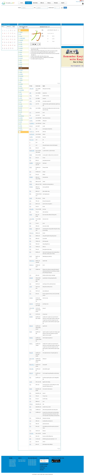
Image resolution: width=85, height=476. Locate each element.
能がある (31, 232)
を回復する (31, 123)
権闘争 (31, 316)
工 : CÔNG (21, 119)
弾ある (31, 404)
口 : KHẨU (21, 117)
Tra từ (22, 2)
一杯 (30, 117)
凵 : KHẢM (21, 84)
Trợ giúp (42, 469)
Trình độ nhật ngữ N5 (32, 465)
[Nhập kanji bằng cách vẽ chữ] (62, 8)
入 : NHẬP (21, 56)
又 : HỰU (20, 64)
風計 (30, 167)
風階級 (31, 163)
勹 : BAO (20, 86)
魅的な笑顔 (31, 150)
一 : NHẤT (20, 32)
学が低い (31, 433)
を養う (31, 120)
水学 (30, 286)
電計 (30, 181)
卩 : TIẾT (20, 94)
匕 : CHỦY (21, 88)
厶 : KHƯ (20, 98)
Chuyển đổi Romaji (44, 464)
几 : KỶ (20, 82)
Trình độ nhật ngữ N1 (32, 460)
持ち (30, 103)
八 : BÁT (20, 60)
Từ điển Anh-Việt (12, 463)
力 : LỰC (20, 68)
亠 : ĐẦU (20, 72)
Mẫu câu (42, 2)
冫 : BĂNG (21, 80)
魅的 (30, 154)
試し (30, 95)
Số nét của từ (51, 7)
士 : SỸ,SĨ (20, 129)
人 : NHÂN (21, 48)
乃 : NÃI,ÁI (21, 58)
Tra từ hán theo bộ (21, 460)
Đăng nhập (78, 1)
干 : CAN (20, 104)
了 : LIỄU (20, 66)
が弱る (31, 136)
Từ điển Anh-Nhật (12, 465)
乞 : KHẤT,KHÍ (21, 115)
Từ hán (19, 7)
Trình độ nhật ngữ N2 (32, 461)
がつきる (31, 139)
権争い (31, 343)
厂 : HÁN (20, 96)
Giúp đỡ (62, 2)
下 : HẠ (20, 102)
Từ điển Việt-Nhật (12, 460)
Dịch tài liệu (35, 2)
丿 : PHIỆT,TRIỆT (22, 38)
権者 (30, 331)
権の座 (31, 373)
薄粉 (30, 214)
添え (30, 101)
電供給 (31, 186)
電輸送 (31, 177)
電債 (30, 184)
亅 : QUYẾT (21, 40)
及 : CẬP (20, 110)
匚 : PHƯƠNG (21, 90)
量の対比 (31, 88)
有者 (30, 381)
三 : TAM (20, 125)
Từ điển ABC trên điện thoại (58, 458)
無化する (31, 264)
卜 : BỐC (20, 62)
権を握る (31, 368)
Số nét (8, 26)
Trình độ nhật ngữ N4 (32, 463)
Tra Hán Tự (28, 2)
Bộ (34, 7)
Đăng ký (82, 1)
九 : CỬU (20, 42)
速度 (30, 198)
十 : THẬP (20, 46)
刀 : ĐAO (20, 52)
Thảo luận (56, 2)
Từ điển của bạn (43, 466)
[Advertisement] (42, 13)
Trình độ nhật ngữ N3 (32, 462)
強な (30, 409)
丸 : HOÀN (21, 106)
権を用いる (31, 364)
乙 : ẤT (20, 34)
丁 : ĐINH (20, 50)
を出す (31, 126)
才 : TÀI (20, 123)
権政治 (31, 337)
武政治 (31, 297)
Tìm (65, 7)
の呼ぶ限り (31, 134)
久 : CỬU (20, 108)
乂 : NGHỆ (21, 70)
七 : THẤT (20, 44)
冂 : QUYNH (21, 76)
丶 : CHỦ (20, 36)
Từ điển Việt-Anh (12, 462)
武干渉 (31, 303)
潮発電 (31, 277)
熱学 (30, 256)
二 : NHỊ (20, 54)
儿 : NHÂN (21, 74)
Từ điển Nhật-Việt (12, 461)
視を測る (31, 209)
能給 (30, 228)
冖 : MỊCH (20, 78)
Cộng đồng (42, 468)
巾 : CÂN (20, 112)
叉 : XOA (20, 121)
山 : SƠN (20, 127)
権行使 (31, 325)
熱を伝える (31, 260)
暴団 (30, 388)
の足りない (31, 131)
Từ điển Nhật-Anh (12, 466)
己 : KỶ (20, 114)
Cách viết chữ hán (21, 461)
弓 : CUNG (21, 100)
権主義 (31, 352)
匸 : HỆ (20, 92)
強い (30, 108)
